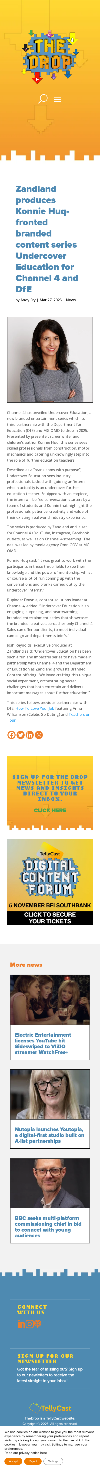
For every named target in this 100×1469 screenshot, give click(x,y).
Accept (13, 1461)
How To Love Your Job (34, 708)
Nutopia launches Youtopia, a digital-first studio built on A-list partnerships (49, 1135)
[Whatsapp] (39, 735)
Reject (33, 1461)
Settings (53, 1461)
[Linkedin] (30, 735)
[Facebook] (11, 735)
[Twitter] (21, 735)
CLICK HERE (50, 810)
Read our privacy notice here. (26, 1453)
